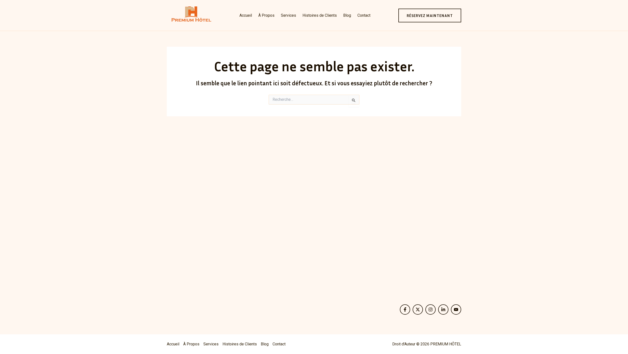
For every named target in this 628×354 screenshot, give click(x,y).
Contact (363, 15)
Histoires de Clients (319, 15)
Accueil (245, 15)
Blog (347, 15)
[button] (429, 15)
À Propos (266, 15)
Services (288, 15)
